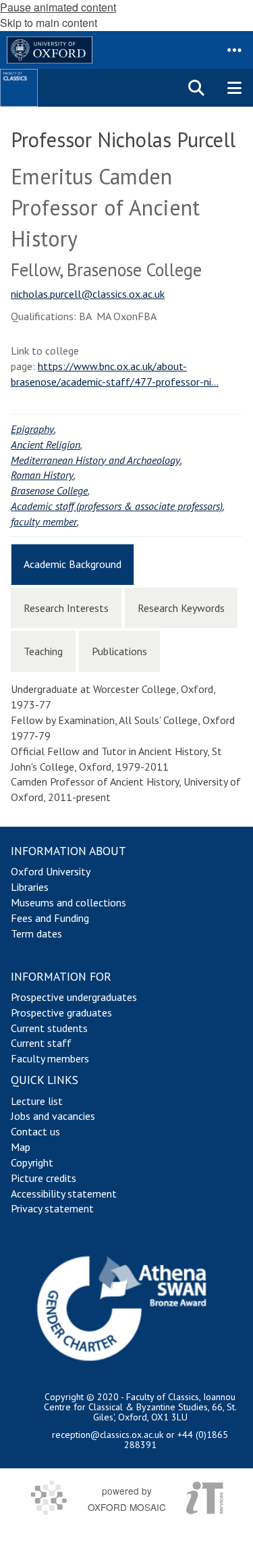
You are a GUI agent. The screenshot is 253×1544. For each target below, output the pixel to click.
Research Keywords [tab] (181, 608)
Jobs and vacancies (53, 1116)
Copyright (32, 1162)
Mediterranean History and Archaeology (95, 460)
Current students (49, 1028)
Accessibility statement (64, 1193)
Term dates (36, 933)
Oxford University (50, 871)
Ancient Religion (45, 444)
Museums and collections (68, 902)
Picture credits (43, 1178)
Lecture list (37, 1101)
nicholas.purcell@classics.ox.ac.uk (88, 294)
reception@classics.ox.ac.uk (107, 1435)
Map (20, 1147)
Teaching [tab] (43, 651)
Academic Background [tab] (72, 564)
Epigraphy (32, 429)
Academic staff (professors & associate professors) (117, 506)
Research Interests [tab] (66, 608)
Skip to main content (48, 22)
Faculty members (50, 1058)
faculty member (44, 521)
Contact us (35, 1131)
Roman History (42, 475)
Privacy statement (52, 1208)
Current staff (41, 1043)
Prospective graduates (61, 1012)
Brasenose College (49, 490)
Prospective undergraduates (74, 997)
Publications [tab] (119, 651)
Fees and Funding (50, 918)
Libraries (30, 887)
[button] (234, 50)
